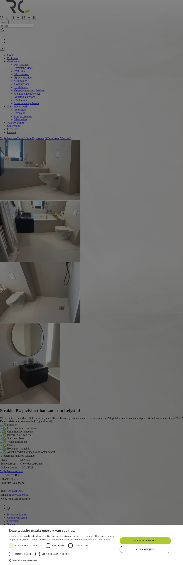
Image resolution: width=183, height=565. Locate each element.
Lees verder (104, 539)
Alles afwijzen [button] (145, 549)
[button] (62, 560)
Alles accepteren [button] (145, 540)
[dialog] (91, 545)
